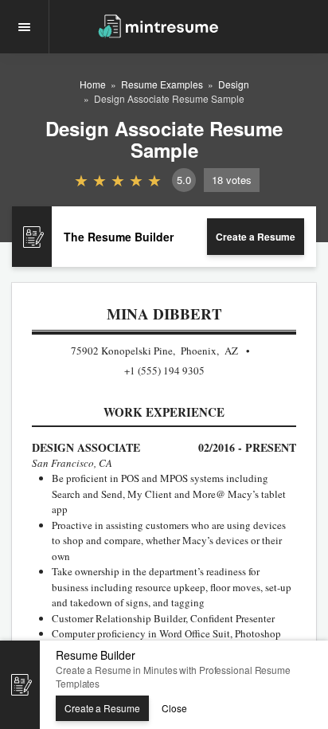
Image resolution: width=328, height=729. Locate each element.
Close (174, 708)
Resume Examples (162, 84)
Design (233, 84)
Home (93, 84)
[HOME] (158, 25)
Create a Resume (255, 236)
